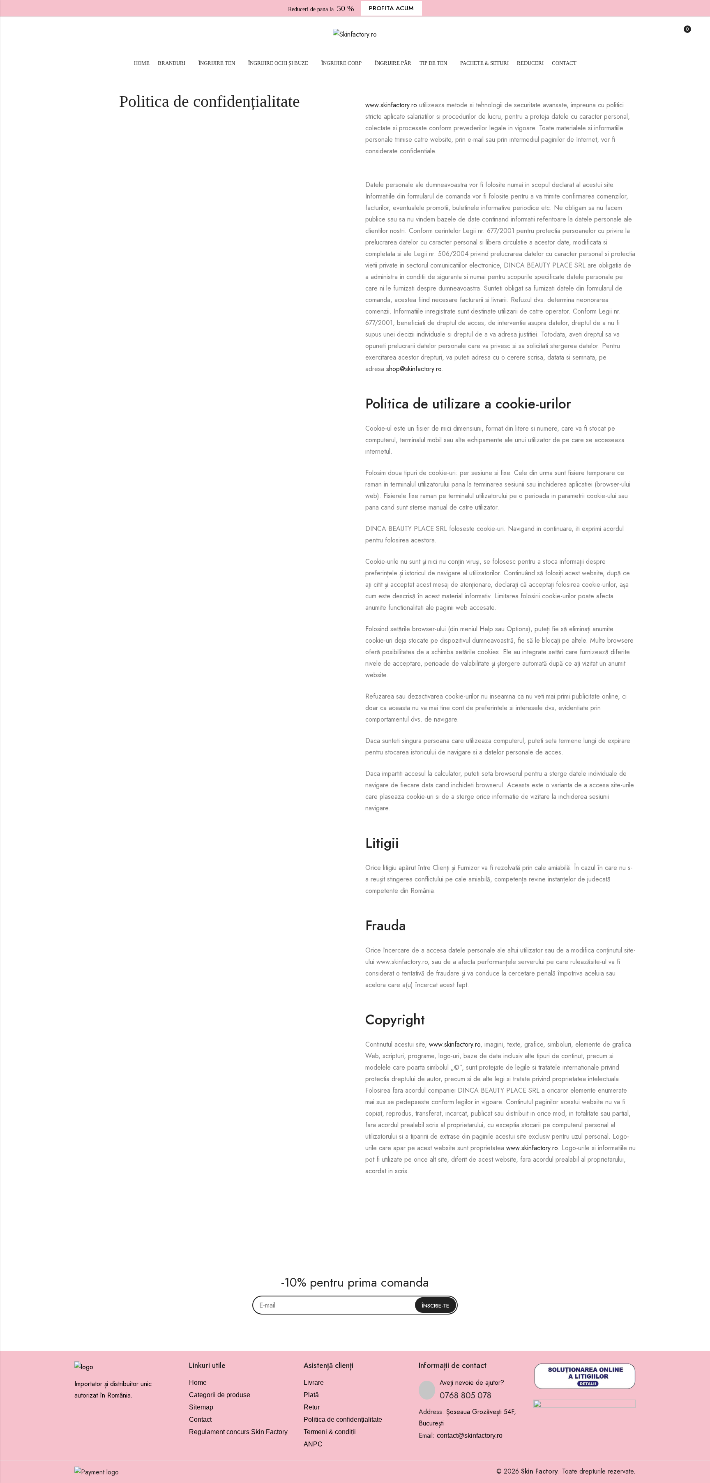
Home (198, 1382)
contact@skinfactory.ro (470, 1435)
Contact (200, 1419)
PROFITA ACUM (391, 8)
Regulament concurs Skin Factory (238, 1431)
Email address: (355, 1305)
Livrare (314, 1382)
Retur (312, 1407)
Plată (311, 1394)
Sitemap (201, 1407)
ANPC (313, 1444)
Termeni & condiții (330, 1431)
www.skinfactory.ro (391, 105)
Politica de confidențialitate (343, 1419)
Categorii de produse (219, 1394)
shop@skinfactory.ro (413, 369)
